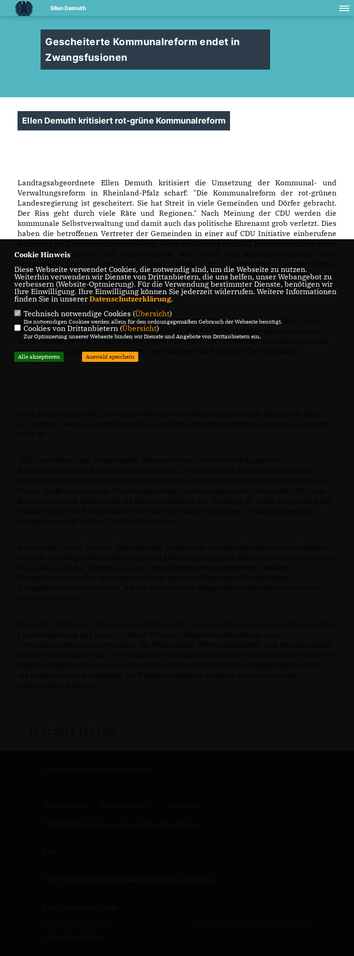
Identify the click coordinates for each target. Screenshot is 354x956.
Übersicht (152, 313)
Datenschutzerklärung (130, 298)
